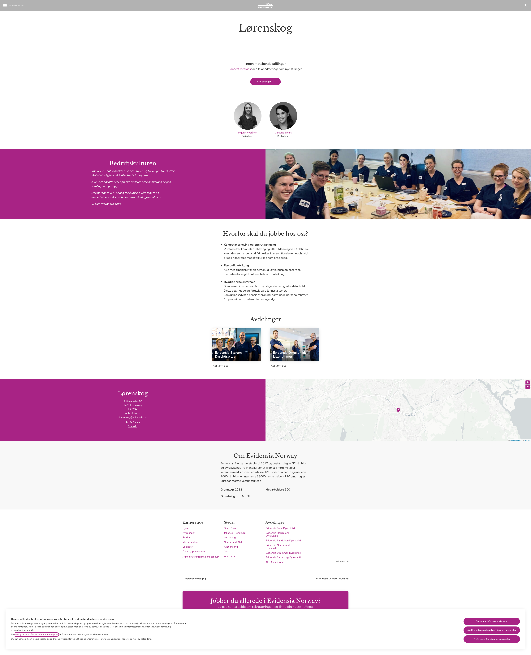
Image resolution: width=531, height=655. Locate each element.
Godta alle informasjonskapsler (492, 621)
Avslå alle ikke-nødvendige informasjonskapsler (491, 630)
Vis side (132, 426)
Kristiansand (231, 546)
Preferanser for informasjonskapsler (491, 639)
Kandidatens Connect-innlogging (332, 578)
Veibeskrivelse (133, 413)
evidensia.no (342, 561)
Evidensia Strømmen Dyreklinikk (283, 552)
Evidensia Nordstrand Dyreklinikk (278, 546)
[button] (525, 5)
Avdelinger (189, 533)
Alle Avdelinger (274, 562)
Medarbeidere (190, 542)
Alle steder (230, 556)
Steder (186, 537)
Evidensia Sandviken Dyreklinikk (283, 540)
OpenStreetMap (516, 440)
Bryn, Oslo (230, 528)
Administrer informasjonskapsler (201, 556)
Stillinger (187, 546)
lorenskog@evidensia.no (132, 417)
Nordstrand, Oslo (233, 542)
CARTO (527, 440)
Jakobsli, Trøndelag (235, 533)
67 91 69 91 (133, 421)
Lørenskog (230, 537)
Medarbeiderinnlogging (194, 578)
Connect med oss (240, 69)
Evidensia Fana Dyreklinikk (280, 528)
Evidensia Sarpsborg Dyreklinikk (284, 557)
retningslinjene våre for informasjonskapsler (36, 634)
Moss (227, 551)
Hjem (185, 528)
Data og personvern (194, 551)
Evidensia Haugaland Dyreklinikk (278, 534)
